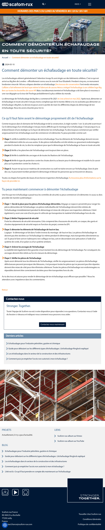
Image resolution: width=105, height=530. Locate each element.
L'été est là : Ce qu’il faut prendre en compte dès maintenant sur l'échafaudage (38, 472)
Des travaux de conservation (67, 85)
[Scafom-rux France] (17, 4)
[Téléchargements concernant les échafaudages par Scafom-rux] (5, 494)
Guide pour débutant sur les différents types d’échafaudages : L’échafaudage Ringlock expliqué (48, 349)
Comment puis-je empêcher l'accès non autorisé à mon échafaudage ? (38, 359)
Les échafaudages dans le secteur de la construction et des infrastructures (39, 354)
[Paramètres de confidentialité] (5, 525)
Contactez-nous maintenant (52, 325)
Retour (5, 290)
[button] (3, 35)
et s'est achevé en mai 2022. (69, 99)
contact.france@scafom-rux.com (18, 524)
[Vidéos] (15, 494)
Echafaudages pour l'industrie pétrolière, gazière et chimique (34, 344)
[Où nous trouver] (25, 494)
